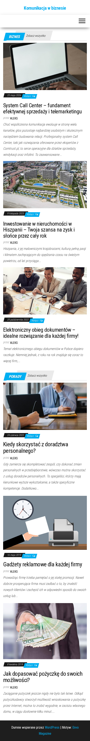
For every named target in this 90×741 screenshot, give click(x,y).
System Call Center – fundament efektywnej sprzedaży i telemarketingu (42, 108)
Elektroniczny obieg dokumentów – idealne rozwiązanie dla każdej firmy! (40, 333)
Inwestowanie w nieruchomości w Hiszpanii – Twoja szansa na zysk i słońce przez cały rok (39, 230)
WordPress (52, 727)
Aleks (14, 118)
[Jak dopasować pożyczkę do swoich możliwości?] (45, 631)
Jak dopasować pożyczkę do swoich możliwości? (42, 677)
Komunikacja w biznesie (45, 8)
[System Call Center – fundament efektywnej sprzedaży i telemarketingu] (45, 66)
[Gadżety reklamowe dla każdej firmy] (45, 523)
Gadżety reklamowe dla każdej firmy (42, 564)
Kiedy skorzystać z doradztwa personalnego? (35, 447)
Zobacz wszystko (35, 35)
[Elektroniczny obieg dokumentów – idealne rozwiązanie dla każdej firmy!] (45, 290)
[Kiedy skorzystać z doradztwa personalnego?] (45, 406)
